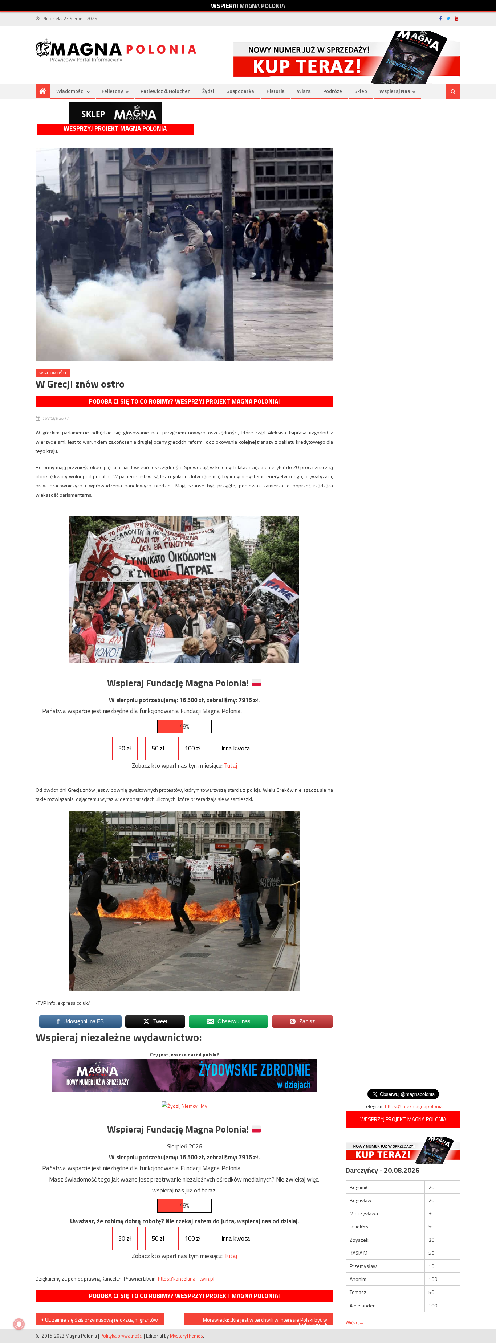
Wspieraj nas (394, 91)
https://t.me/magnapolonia (414, 1106)
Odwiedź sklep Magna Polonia (115, 113)
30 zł (124, 748)
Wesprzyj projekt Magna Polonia (115, 128)
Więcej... (354, 1322)
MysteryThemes (186, 1335)
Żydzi (208, 91)
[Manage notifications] (19, 1324)
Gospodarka (240, 91)
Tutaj (230, 765)
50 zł (158, 748)
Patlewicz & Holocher (165, 91)
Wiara (304, 91)
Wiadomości (70, 91)
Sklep (360, 91)
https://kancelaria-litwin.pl (186, 1278)
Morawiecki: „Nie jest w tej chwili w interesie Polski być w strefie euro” (265, 1320)
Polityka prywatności (121, 1335)
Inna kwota (235, 748)
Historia (276, 91)
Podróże (332, 91)
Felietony (112, 91)
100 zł (193, 748)
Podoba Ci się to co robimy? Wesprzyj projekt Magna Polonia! (184, 401)
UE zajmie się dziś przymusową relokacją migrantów (101, 1319)
